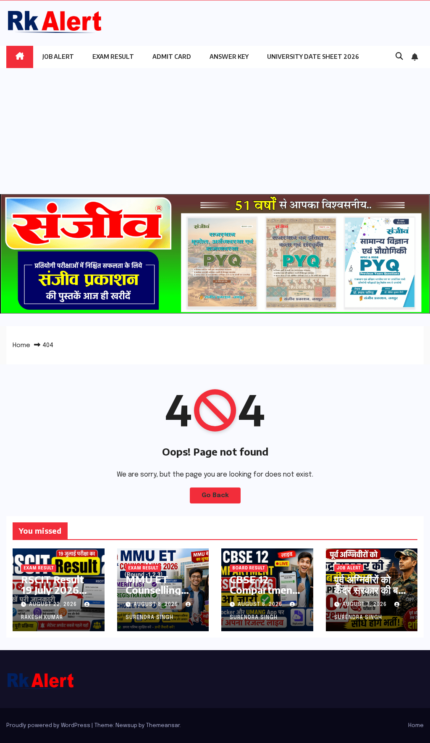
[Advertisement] (215, 131)
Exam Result (113, 56)
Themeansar (163, 725)
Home (21, 345)
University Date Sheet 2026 (313, 56)
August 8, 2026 (157, 604)
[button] (399, 57)
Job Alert (58, 56)
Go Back (215, 495)
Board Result (248, 568)
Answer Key (229, 56)
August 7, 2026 (365, 604)
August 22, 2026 (54, 604)
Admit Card (171, 56)
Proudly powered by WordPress (49, 725)
